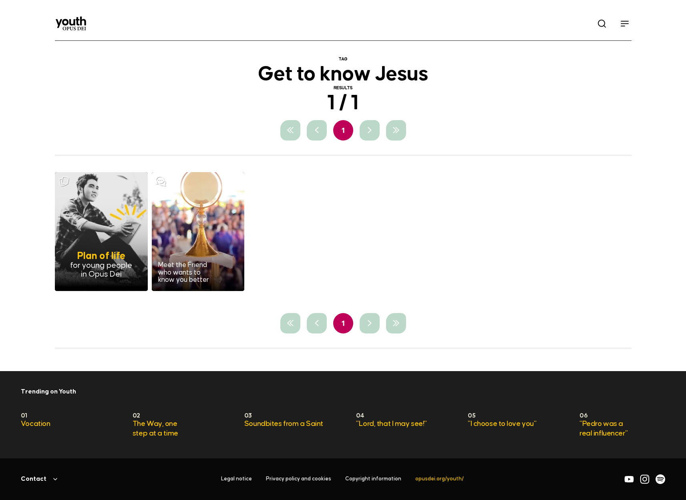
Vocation (35, 424)
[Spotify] (660, 479)
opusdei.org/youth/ (439, 479)
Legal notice (236, 479)
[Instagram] (645, 479)
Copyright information (373, 479)
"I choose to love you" (502, 424)
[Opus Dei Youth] (71, 23)
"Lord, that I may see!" (391, 424)
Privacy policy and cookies (298, 479)
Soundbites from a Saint (283, 424)
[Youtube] (629, 479)
